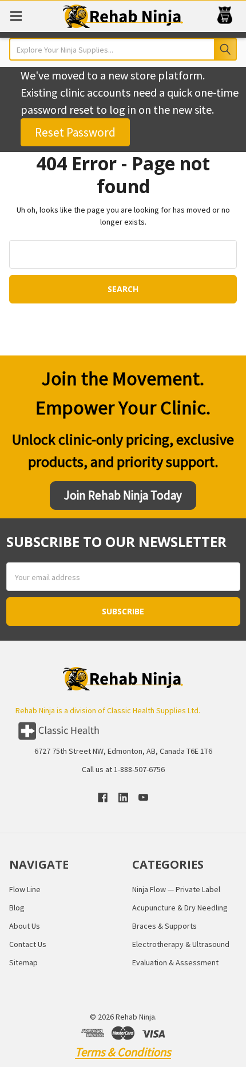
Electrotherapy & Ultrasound (180, 944)
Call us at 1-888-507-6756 (123, 769)
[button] (123, 731)
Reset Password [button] (75, 132)
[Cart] (227, 15)
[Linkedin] (123, 797)
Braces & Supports (164, 926)
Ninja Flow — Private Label (176, 889)
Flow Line (25, 889)
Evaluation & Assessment (175, 962)
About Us (24, 926)
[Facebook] (103, 797)
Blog (17, 907)
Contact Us (27, 944)
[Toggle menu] (15, 15)
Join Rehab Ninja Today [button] (123, 495)
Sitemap (23, 962)
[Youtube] (143, 797)
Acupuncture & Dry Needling (180, 907)
